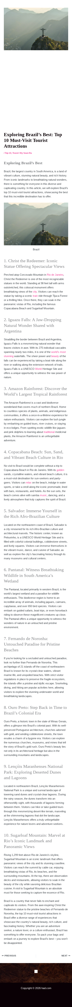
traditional (49, 432)
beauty (55, 356)
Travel (15, 153)
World (38, 369)
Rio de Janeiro (55, 274)
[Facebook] (36, 971)
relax (28, 482)
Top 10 (8, 153)
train (35, 295)
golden (60, 470)
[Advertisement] (36, 90)
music (43, 495)
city (35, 291)
